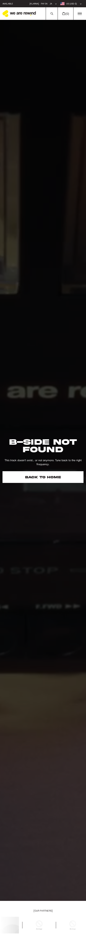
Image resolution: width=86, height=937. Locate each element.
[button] (52, 13)
